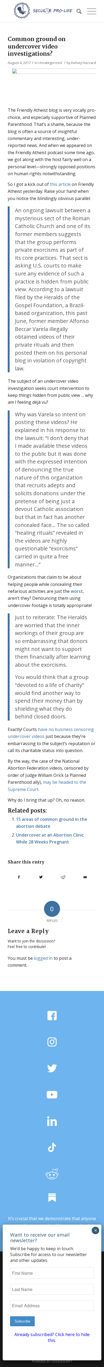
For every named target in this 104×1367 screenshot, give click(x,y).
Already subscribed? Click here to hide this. (52, 1337)
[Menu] (89, 11)
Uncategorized (50, 62)
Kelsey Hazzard (83, 62)
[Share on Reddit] (63, 877)
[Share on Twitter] (41, 877)
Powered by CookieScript (52, 1361)
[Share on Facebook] (19, 877)
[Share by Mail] (85, 877)
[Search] (76, 11)
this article (60, 184)
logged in (43, 958)
